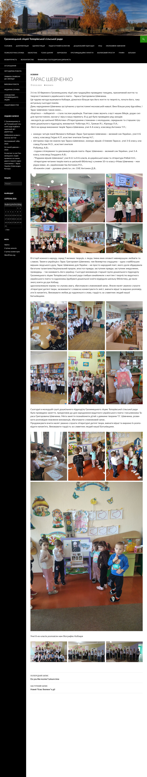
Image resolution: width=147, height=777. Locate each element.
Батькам (132, 53)
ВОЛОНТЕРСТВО (27, 59)
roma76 (49, 85)
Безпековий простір (106, 53)
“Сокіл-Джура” (47, 53)
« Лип (7, 230)
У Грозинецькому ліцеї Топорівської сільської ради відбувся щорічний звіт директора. (12, 127)
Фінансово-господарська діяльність (54, 59)
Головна (8, 46)
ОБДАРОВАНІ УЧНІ (11, 105)
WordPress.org (9, 255)
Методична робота (12, 71)
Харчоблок (62, 53)
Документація (22, 46)
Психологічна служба (14, 53)
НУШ (100, 46)
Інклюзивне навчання (115, 46)
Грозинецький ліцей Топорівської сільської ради (33, 39)
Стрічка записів (10, 248)
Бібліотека (32, 53)
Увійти (6, 245)
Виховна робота (11, 84)
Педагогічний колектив (59, 46)
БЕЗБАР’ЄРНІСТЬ (10, 59)
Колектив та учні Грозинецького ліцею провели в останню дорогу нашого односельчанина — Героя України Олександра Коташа (12, 161)
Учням (121, 53)
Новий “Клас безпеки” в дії (42, 688)
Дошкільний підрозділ (84, 46)
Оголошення (10, 66)
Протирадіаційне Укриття (82, 53)
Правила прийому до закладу (12, 78)
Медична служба (11, 89)
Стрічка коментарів (12, 252)
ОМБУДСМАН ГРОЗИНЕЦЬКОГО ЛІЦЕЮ (11, 97)
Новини (34, 75)
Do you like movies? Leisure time (44, 677)
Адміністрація (38, 46)
